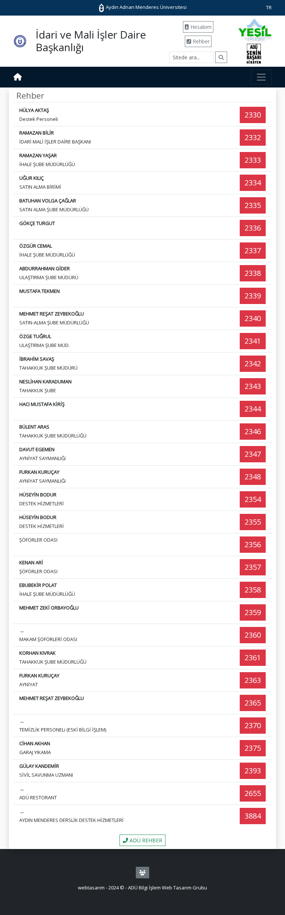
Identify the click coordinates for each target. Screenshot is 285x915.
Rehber (200, 41)
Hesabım (200, 26)
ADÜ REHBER (145, 840)
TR (269, 7)
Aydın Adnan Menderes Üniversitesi (146, 7)
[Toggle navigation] (261, 77)
